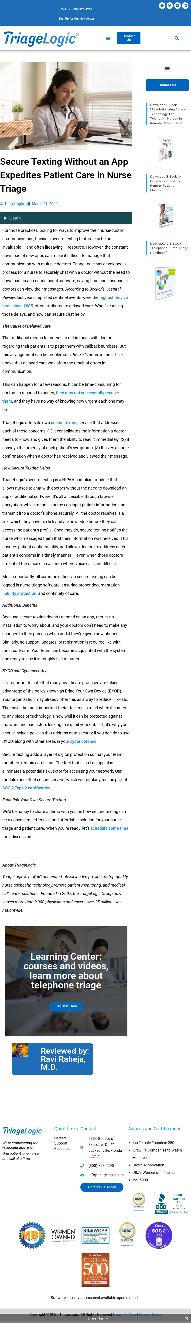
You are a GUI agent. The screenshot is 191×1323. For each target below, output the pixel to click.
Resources (62, 1148)
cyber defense (83, 741)
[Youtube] (177, 5)
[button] (108, 38)
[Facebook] (162, 5)
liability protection (19, 593)
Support (60, 1143)
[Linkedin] (185, 5)
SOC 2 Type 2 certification (26, 787)
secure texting (64, 422)
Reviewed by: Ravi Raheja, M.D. (65, 1059)
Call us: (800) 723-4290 (76, 9)
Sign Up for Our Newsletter (76, 18)
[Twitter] (170, 5)
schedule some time (110, 828)
